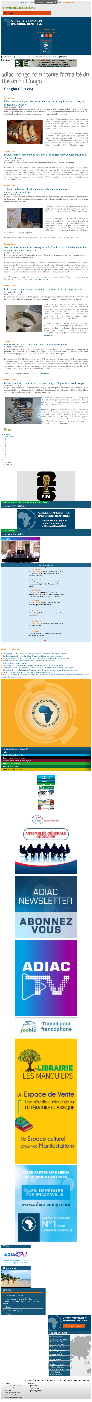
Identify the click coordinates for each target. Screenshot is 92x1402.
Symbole (9, 1313)
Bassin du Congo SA (10, 60)
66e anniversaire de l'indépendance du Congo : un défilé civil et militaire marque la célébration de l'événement (40, 670)
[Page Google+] (46, 36)
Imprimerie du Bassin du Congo (14, 1397)
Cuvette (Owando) (57, 1342)
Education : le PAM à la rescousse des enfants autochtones (35, 344)
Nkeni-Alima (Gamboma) (59, 1362)
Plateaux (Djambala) (58, 1367)
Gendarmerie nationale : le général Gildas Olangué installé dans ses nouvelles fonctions (33, 656)
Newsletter (32, 1387)
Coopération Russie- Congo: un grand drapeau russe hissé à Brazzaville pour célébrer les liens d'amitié (38, 667)
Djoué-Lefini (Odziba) (58, 1347)
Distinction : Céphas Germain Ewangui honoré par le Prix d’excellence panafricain (45, 634)
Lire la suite (78, 145)
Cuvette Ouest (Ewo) (58, 1344)
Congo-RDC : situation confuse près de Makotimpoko (45, 603)
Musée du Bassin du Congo (12, 1392)
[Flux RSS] (50, 36)
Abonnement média (35, 1390)
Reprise (8, 1307)
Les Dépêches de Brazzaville (12, 1385)
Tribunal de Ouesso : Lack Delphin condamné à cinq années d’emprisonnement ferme (36, 190)
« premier (8, 434)
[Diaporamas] (16, 1287)
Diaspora (26, 60)
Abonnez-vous (34, 1385)
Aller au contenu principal (46, 2)
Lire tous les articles (14, 506)
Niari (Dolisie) (56, 1359)
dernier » (8, 464)
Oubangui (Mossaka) (58, 1364)
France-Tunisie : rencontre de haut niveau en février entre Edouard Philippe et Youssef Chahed (45, 156)
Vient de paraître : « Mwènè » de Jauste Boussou (46, 614)
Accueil (28, 1380)
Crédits (69, 1380)
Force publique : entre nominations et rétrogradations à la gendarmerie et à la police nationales (35, 654)
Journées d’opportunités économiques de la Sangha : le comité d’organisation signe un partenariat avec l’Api (45, 248)
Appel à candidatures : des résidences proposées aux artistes (44, 593)
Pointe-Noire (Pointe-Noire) (60, 1369)
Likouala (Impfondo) (58, 1357)
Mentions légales (82, 1380)
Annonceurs (50, 1380)
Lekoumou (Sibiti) (57, 1354)
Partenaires (38, 1380)
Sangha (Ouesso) (57, 1374)
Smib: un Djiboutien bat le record (14, 663)
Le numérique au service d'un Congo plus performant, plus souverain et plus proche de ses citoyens (21, 1301)
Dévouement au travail (14, 1295)
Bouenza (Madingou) (58, 1337)
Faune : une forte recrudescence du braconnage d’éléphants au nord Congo (44, 383)
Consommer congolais (14, 1310)
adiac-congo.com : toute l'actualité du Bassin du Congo (45, 77)
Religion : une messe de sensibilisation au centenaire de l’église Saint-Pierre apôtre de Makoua (46, 573)
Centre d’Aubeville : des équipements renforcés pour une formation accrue (28, 672)
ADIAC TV (8, 1390)
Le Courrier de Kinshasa (11, 1388)
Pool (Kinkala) (56, 1372)
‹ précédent (9, 436)
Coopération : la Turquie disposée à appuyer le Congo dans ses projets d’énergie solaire (33, 665)
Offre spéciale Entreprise (36, 1392)
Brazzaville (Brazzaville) (59, 1339)
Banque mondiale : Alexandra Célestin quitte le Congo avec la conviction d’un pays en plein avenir (37, 658)
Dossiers (48, 60)
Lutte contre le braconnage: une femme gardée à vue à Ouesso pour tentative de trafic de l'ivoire (45, 290)
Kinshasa (54, 1349)
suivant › (9, 462)
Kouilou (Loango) (57, 1352)
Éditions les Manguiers (11, 1395)
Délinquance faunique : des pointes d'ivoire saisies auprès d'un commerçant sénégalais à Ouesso (44, 102)
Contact (61, 1380)
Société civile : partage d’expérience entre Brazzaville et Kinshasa (45, 624)
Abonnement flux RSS (36, 1388)
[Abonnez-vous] (69, 1330)
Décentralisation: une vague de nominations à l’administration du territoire (28, 660)
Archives (37, 60)
